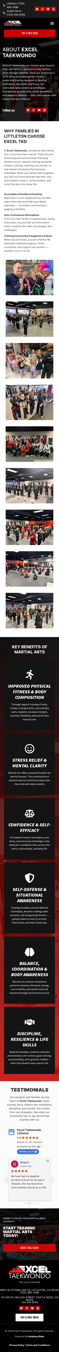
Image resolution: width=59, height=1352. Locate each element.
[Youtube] (48, 9)
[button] (52, 23)
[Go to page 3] (32, 1203)
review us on (26, 1151)
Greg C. (25, 1162)
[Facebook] (37, 9)
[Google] (53, 9)
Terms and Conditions (38, 1345)
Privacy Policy (16, 1345)
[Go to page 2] (29, 1203)
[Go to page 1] (27, 1203)
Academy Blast (36, 1336)
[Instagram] (42, 9)
